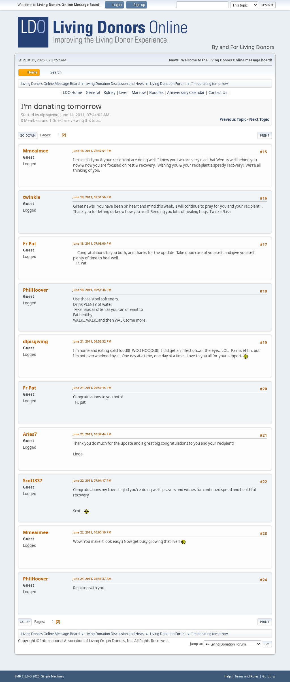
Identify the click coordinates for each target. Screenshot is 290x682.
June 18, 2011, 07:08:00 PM (91, 243)
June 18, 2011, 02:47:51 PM (91, 151)
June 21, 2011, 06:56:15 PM (91, 388)
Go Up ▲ (269, 676)
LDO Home (72, 92)
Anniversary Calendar (186, 92)
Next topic (259, 119)
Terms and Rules (247, 676)
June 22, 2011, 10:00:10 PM (91, 532)
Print (264, 135)
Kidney (110, 92)
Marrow (139, 92)
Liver (123, 92)
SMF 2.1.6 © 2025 (26, 676)
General (93, 92)
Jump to (196, 643)
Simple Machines (52, 676)
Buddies (156, 92)
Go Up (25, 621)
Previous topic (232, 119)
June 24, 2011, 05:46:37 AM (91, 578)
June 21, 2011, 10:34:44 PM (91, 434)
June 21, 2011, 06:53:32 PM (91, 341)
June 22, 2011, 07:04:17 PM (91, 480)
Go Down (28, 135)
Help (227, 676)
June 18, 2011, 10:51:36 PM (91, 290)
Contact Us (217, 92)
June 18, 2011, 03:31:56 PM (91, 197)
